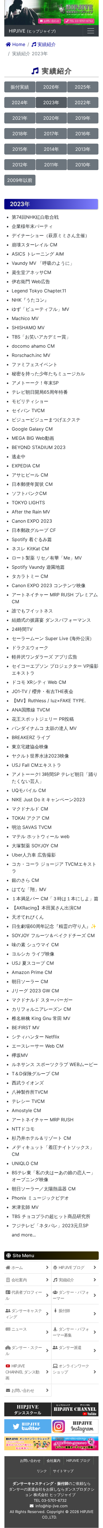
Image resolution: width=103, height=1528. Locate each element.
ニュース (19, 1329)
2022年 (83, 102)
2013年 (82, 149)
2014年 (51, 149)
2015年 (19, 149)
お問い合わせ (51, 20)
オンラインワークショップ (71, 1368)
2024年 (20, 102)
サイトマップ (63, 1471)
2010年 (82, 165)
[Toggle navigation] (91, 31)
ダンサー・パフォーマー (71, 1295)
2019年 (82, 118)
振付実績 (20, 87)
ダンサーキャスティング (23, 1313)
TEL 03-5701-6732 (81, 20)
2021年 (19, 118)
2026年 (51, 87)
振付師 (64, 1310)
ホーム (17, 1267)
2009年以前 (19, 180)
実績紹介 (46, 44)
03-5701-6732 (54, 1500)
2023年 (51, 102)
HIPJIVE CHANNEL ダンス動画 (22, 1371)
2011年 (51, 165)
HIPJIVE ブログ (71, 1267)
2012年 (19, 165)
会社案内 (19, 1279)
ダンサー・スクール (23, 1350)
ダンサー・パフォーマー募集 (71, 1332)
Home (18, 44)
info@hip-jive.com (51, 1506)
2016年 (82, 133)
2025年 (83, 87)
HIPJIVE (32, 31)
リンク (42, 1471)
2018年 (19, 133)
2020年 (51, 118)
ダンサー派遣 (70, 1347)
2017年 (51, 133)
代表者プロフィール (23, 1295)
